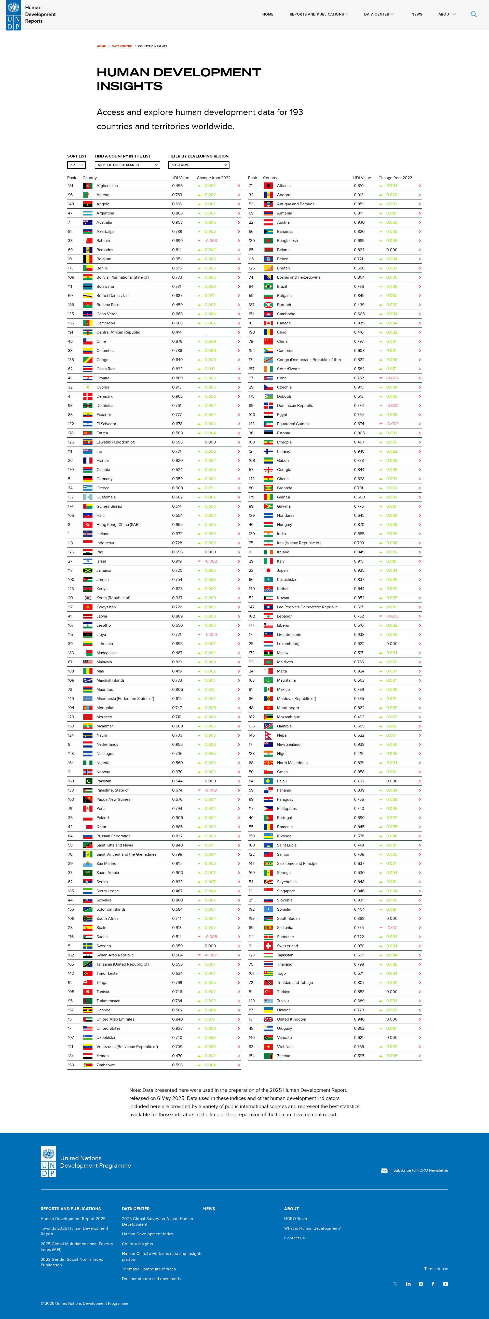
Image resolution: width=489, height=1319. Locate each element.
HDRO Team (295, 1219)
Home (101, 46)
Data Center (122, 46)
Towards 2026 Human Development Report (74, 1231)
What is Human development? (312, 1228)
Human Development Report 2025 (73, 1219)
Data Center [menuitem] (376, 14)
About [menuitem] (445, 14)
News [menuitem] (417, 14)
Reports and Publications (71, 1209)
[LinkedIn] (408, 1283)
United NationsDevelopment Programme (95, 1161)
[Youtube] (445, 1283)
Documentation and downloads (151, 1279)
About (291, 1209)
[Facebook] (433, 1283)
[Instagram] (421, 1283)
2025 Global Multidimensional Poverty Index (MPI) (77, 1246)
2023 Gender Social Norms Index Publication (72, 1262)
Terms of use (436, 1269)
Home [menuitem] (268, 14)
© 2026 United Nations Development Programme (84, 1303)
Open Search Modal (474, 14)
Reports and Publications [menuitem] (317, 14)
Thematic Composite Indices (149, 1269)
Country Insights (137, 1244)
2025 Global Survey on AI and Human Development (157, 1221)
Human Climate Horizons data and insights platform (162, 1256)
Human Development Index (147, 1234)
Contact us (294, 1238)
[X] (396, 1283)
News (209, 1209)
